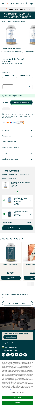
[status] (8, 87)
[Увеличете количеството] (11, 87)
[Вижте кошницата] (31, 3)
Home (3, 21)
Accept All (17, 402)
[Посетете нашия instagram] (3, 354)
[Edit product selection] (31, 201)
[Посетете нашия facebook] (8, 354)
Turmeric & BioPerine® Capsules (15, 21)
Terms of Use (20, 389)
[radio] (9, 76)
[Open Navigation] (3, 3)
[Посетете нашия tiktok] (12, 354)
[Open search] (7, 3)
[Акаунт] (26, 3)
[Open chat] (25, 354)
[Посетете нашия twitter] (21, 354)
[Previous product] (29, 284)
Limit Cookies (17, 397)
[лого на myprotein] (17, 3)
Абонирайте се (10, 337)
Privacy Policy (10, 389)
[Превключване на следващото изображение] (32, 35)
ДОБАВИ (12, 278)
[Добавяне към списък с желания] (30, 86)
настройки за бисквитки (10, 343)
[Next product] (32, 284)
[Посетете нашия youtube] (16, 354)
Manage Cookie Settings (17, 392)
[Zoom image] (20, 25)
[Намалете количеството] (5, 87)
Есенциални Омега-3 (10, 264)
